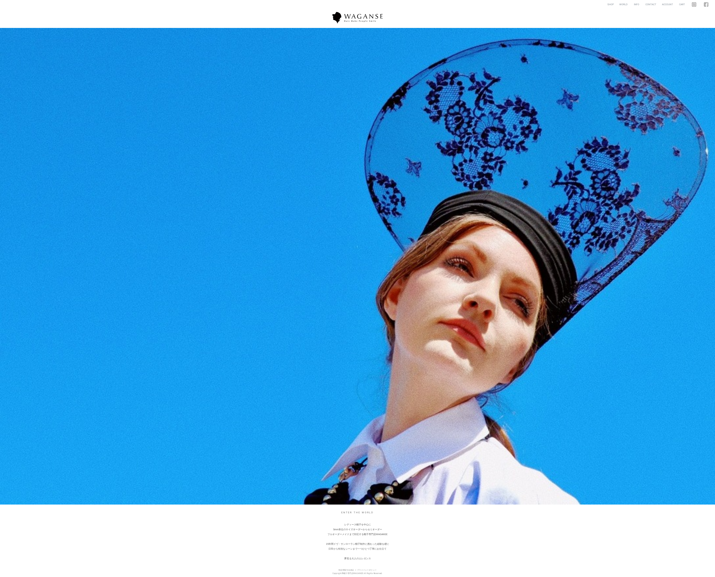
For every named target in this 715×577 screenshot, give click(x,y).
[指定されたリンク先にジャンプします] (357, 266)
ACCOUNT (667, 4)
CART (682, 4)
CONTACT (650, 4)
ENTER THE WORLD (357, 512)
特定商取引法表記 (347, 570)
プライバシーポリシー (367, 570)
